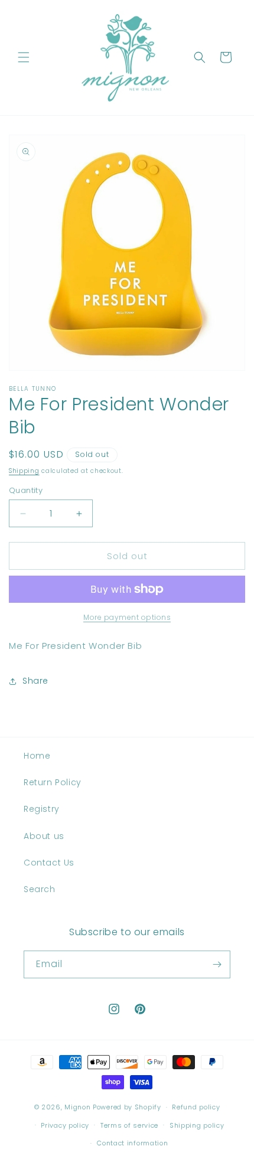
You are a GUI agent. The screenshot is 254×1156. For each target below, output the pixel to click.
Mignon (78, 1107)
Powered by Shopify (127, 1107)
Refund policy (196, 1107)
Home (37, 756)
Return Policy (53, 782)
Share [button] (35, 681)
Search (40, 889)
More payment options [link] (127, 617)
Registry (42, 809)
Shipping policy (197, 1125)
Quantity (26, 490)
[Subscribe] (217, 964)
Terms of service (129, 1125)
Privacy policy (65, 1125)
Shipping (24, 470)
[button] (24, 57)
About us (44, 836)
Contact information (132, 1143)
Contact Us (49, 862)
